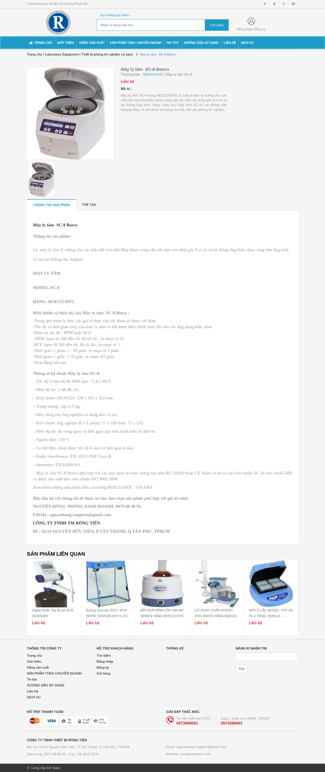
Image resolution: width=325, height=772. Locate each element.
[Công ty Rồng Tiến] (58, 22)
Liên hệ (32, 691)
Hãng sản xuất (38, 667)
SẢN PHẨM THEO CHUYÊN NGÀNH (54, 673)
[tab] (51, 204)
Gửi (241, 668)
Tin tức (32, 679)
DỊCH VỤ (33, 697)
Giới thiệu (34, 661)
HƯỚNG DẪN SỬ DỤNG (45, 685)
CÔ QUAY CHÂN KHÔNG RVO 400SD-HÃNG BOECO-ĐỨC (216, 616)
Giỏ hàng (103, 673)
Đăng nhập (244, 29)
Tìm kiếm (104, 655)
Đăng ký (260, 29)
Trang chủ (34, 655)
